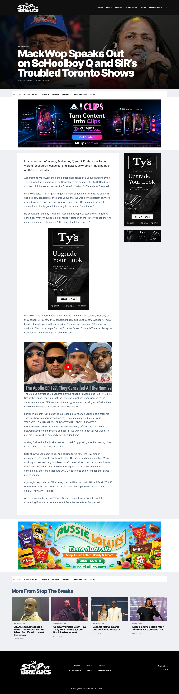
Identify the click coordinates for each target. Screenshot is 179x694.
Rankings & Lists (155, 7)
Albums (99, 7)
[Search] (167, 7)
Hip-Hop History (131, 7)
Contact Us (163, 666)
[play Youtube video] (68, 367)
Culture (118, 7)
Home (165, 669)
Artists (109, 7)
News (143, 7)
